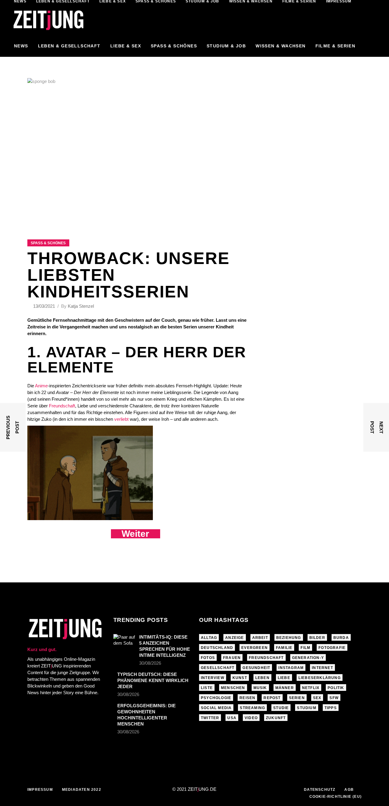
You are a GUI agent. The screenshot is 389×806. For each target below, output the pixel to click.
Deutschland (217, 648)
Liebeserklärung (319, 678)
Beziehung (288, 638)
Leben (262, 678)
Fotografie (332, 648)
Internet (322, 668)
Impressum (40, 789)
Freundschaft (62, 405)
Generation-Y (308, 658)
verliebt (121, 419)
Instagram (291, 668)
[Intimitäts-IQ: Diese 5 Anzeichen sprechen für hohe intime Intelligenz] (124, 641)
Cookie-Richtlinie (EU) (335, 796)
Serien (297, 698)
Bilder (317, 638)
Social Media (216, 708)
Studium (306, 708)
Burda (341, 638)
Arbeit (260, 638)
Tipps (331, 708)
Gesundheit (256, 668)
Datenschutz (319, 789)
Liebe (284, 678)
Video (251, 718)
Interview (212, 678)
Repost (272, 698)
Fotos (208, 658)
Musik (260, 688)
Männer (284, 688)
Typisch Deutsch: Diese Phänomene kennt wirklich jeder (152, 680)
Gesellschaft (217, 668)
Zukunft (276, 718)
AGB (349, 789)
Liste (207, 688)
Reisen (247, 698)
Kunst (239, 678)
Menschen (233, 688)
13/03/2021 (44, 306)
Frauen (232, 658)
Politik (336, 688)
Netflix (310, 688)
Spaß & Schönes (48, 243)
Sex (317, 698)
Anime (41, 385)
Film (305, 648)
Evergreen (254, 648)
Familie (284, 648)
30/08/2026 (150, 663)
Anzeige (234, 638)
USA (231, 718)
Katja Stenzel (81, 306)
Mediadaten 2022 (81, 789)
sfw (334, 698)
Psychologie (216, 698)
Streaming (252, 708)
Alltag (209, 638)
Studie (281, 708)
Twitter (210, 718)
